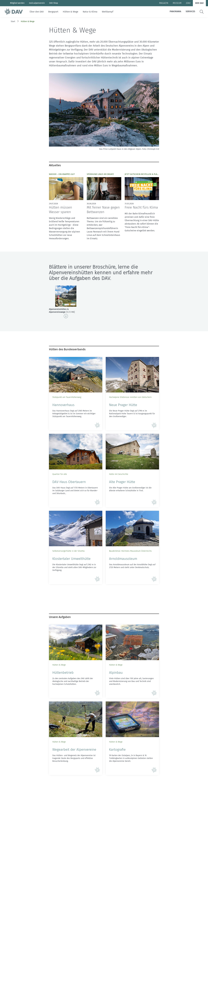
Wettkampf (107, 11)
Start (13, 21)
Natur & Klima (90, 11)
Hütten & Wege (70, 11)
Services (190, 11)
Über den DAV (37, 11)
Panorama (175, 11)
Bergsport (53, 11)
